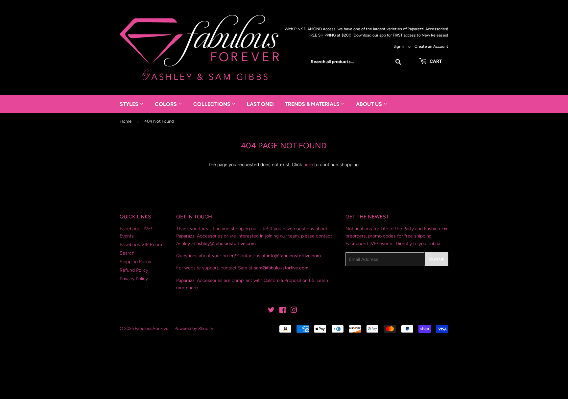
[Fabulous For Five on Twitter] (271, 311)
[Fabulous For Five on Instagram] (294, 311)
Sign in (399, 46)
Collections (212, 104)
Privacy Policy (134, 279)
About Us (369, 104)
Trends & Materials (313, 104)
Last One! (260, 104)
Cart (435, 61)
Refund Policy (134, 270)
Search (127, 253)
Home (125, 121)
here (308, 164)
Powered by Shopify (194, 328)
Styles (130, 104)
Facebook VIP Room (141, 244)
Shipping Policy (135, 261)
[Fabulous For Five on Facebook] (282, 311)
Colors (166, 104)
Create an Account (431, 46)
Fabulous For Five (151, 328)
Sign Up (436, 259)
